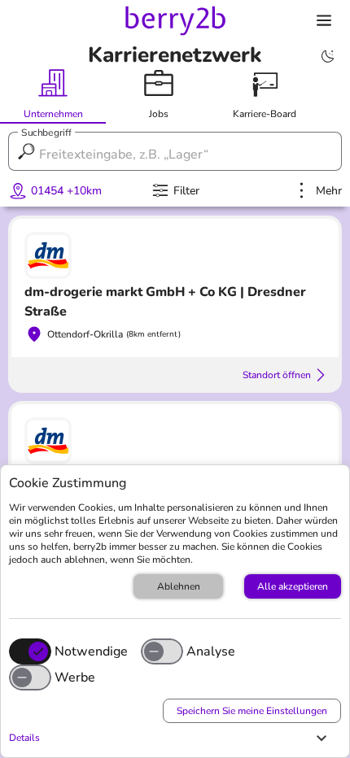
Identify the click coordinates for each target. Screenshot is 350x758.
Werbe (75, 677)
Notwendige (91, 651)
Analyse (210, 651)
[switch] (162, 651)
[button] (171, 737)
